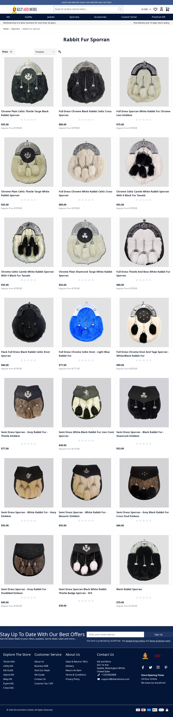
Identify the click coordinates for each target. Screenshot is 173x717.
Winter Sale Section (100, 2)
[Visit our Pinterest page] (167, 667)
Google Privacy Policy (135, 641)
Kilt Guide (39, 674)
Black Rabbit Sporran (129, 589)
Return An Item (73, 670)
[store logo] (24, 9)
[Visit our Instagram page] (159, 667)
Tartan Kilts (9, 661)
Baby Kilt (7, 679)
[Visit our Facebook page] (144, 667)
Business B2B (41, 665)
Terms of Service (157, 641)
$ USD (145, 9)
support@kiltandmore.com (115, 679)
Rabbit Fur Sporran (31, 29)
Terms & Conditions (76, 674)
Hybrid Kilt (8, 674)
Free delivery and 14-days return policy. (151, 22)
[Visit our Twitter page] (151, 667)
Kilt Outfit (8, 670)
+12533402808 (108, 674)
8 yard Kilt (8, 683)
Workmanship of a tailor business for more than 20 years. (29, 22)
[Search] (119, 9)
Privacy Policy (73, 679)
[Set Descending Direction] (59, 52)
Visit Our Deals (42, 670)
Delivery (70, 665)
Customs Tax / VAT (43, 683)
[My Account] (161, 9)
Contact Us (40, 679)
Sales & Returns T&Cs (77, 661)
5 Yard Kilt (8, 687)
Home (6, 29)
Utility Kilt (8, 665)
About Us (39, 661)
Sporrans (15, 29)
